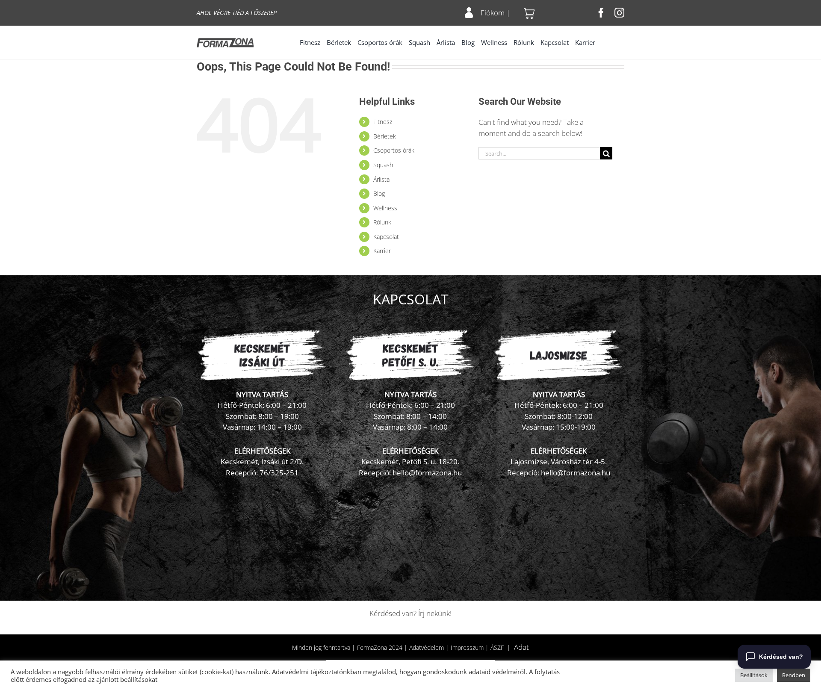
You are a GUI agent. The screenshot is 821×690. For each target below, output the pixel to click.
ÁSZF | (502, 647)
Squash (383, 165)
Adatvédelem (426, 647)
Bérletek (384, 136)
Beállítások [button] (754, 675)
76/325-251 (279, 473)
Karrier (382, 251)
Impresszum (467, 647)
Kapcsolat (386, 237)
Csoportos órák (393, 150)
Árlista (381, 179)
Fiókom (493, 13)
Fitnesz (382, 122)
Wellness (385, 208)
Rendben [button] (793, 675)
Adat (521, 647)
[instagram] (619, 13)
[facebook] (601, 13)
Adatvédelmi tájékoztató (307, 671)
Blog (379, 193)
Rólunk (382, 222)
